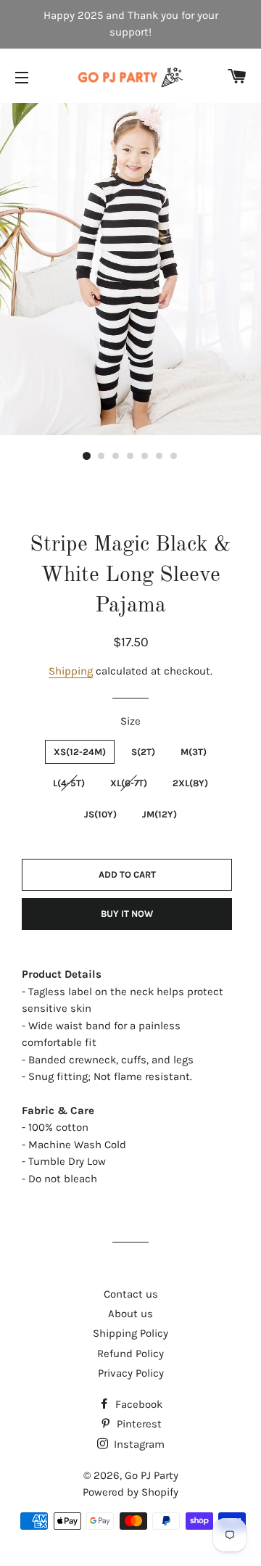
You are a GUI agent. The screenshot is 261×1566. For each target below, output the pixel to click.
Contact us (131, 1294)
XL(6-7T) (128, 783)
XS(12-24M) (80, 751)
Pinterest (138, 1423)
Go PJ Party (151, 1475)
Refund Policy (130, 1353)
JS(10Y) (100, 814)
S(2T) (143, 751)
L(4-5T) (69, 783)
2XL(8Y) (190, 783)
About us (130, 1313)
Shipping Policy (130, 1333)
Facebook (137, 1404)
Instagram (138, 1444)
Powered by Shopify (130, 1492)
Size (130, 721)
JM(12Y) (159, 814)
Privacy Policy (131, 1373)
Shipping (71, 670)
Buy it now (127, 913)
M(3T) (194, 751)
